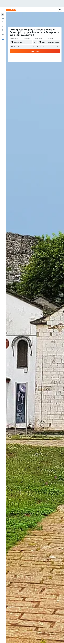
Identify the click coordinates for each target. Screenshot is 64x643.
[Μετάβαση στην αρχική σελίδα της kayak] (11, 10)
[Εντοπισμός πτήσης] (3, 30)
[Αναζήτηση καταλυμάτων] (3, 18)
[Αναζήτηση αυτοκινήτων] (3, 22)
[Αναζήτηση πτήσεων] (3, 15)
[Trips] (3, 34)
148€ (12, 29)
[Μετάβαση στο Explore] (3, 26)
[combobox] (39, 38)
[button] (3, 10)
